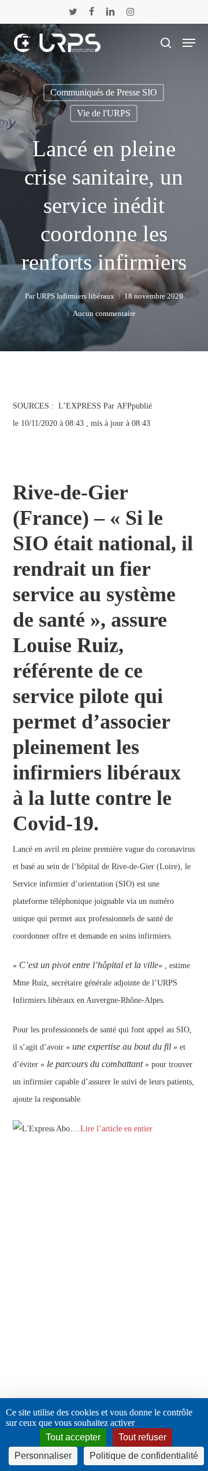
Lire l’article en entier (116, 1128)
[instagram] (130, 12)
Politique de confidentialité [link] (144, 1456)
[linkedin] (110, 12)
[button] (189, 43)
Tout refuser (142, 1437)
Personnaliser (43, 1456)
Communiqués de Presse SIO (103, 92)
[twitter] (73, 12)
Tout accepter (73, 1437)
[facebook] (91, 12)
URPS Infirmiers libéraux (75, 296)
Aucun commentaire (104, 313)
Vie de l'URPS (104, 113)
